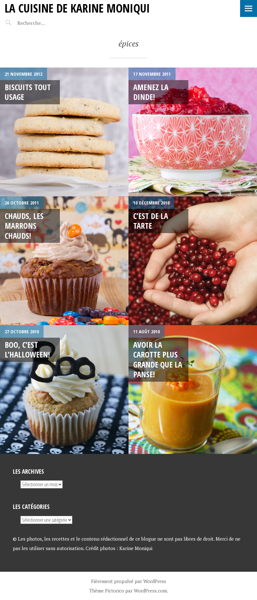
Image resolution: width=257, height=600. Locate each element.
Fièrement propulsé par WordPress (128, 581)
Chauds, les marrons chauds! (24, 225)
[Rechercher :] (43, 23)
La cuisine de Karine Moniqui (77, 8)
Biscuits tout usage (28, 92)
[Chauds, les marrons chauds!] (64, 260)
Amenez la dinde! (150, 92)
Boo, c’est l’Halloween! (27, 349)
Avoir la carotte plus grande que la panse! (157, 359)
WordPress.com (150, 590)
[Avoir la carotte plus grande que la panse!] (192, 389)
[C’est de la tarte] (192, 260)
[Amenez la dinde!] (192, 132)
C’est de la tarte (150, 220)
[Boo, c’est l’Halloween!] (64, 389)
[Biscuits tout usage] (64, 132)
